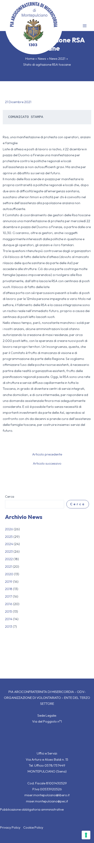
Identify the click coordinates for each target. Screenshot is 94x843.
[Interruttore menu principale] (84, 26)
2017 (8, 596)
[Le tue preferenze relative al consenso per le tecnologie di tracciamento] (86, 835)
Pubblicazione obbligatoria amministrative (32, 809)
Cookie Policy (33, 827)
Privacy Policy (10, 827)
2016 (8, 604)
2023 (9, 551)
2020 (9, 574)
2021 (8, 566)
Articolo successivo (47, 463)
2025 (9, 536)
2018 (8, 589)
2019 (8, 581)
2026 (9, 529)
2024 (9, 544)
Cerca (9, 496)
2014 (8, 619)
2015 (8, 611)
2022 (9, 559)
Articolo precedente (47, 454)
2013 (8, 626)
